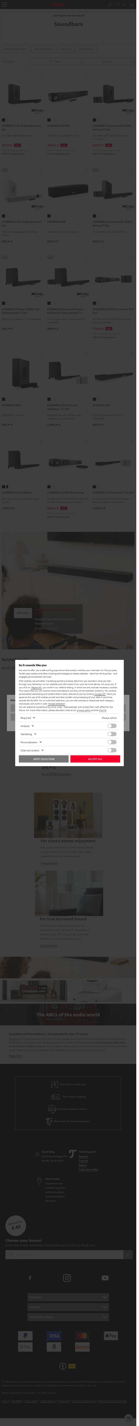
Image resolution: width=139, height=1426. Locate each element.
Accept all (95, 759)
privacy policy (83, 710)
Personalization (29, 742)
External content (30, 750)
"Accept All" (100, 693)
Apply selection (43, 759)
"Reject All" (36, 687)
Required (26, 717)
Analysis (25, 725)
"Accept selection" (56, 703)
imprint (102, 710)
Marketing (26, 734)
